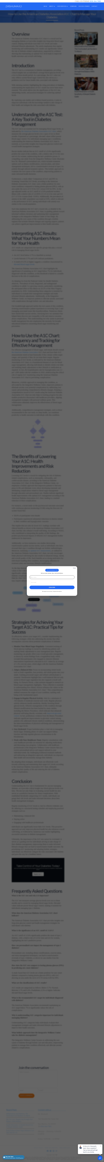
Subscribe (52, 587)
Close (74, 567)
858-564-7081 (95, 1)
